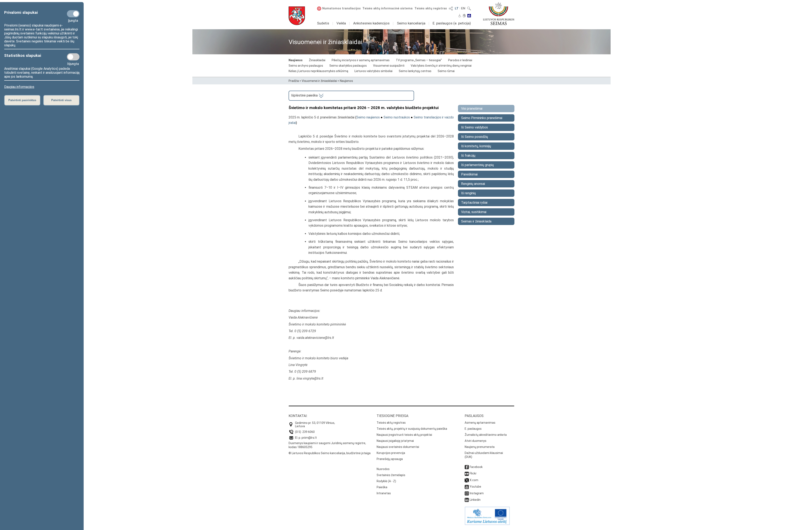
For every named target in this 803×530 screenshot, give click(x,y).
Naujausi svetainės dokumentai (398, 447)
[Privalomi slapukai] (73, 13)
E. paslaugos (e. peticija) (452, 23)
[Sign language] (464, 16)
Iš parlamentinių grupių (477, 165)
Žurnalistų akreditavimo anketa (486, 434)
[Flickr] (467, 473)
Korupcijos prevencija (391, 453)
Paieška (382, 487)
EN (463, 8)
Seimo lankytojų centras (415, 71)
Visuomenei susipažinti (388, 65)
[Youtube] (467, 486)
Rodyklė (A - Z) (386, 481)
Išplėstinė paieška (304, 95)
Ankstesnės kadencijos (371, 23)
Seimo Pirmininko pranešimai (481, 118)
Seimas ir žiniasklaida (476, 221)
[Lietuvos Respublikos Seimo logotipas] (498, 13)
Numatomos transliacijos (341, 8)
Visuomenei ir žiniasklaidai (319, 81)
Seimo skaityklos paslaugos (348, 65)
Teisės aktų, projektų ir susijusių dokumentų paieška (412, 428)
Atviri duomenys (475, 440)
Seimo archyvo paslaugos (306, 65)
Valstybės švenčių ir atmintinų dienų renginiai (441, 65)
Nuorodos (383, 469)
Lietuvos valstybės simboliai (373, 71)
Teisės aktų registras (430, 8)
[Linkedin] (467, 499)
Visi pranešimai (471, 109)
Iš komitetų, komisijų (476, 146)
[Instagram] (467, 493)
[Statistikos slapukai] (73, 56)
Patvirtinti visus (61, 100)
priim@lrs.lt (309, 437)
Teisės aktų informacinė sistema (387, 8)
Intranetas (384, 493)
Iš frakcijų (468, 156)
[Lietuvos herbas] (297, 15)
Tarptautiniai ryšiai (474, 203)
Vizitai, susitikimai (473, 212)
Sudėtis (323, 23)
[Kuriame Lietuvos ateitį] (487, 524)
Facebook (476, 467)
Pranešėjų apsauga (390, 459)
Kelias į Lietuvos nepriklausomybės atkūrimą (318, 71)
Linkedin (475, 499)
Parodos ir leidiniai (460, 60)
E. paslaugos (473, 428)
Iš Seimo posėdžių (474, 137)
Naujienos (296, 60)
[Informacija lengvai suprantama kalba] (469, 16)
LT (457, 8)
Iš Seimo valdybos (474, 127)
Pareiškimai (469, 174)
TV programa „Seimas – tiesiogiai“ (419, 60)
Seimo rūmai (446, 71)
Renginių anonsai (473, 184)
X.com (474, 480)
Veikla (341, 23)
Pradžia (294, 81)
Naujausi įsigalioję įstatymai (395, 440)
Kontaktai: (298, 416)
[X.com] (467, 480)
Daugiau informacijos (19, 87)
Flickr (473, 473)
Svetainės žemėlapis (391, 475)
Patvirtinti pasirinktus (22, 100)
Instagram (477, 493)
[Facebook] (467, 467)
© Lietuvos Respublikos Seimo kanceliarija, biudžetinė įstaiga (330, 453)
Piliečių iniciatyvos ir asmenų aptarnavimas (361, 60)
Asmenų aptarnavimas (480, 422)
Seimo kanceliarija (411, 23)
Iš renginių (468, 193)
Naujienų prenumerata (480, 447)
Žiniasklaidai (317, 60)
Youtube (475, 486)
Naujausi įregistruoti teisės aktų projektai (404, 434)
